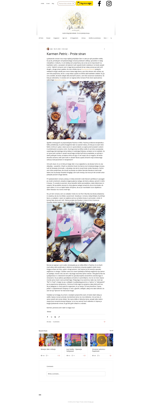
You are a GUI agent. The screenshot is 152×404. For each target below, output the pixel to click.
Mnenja (49, 311)
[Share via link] (59, 317)
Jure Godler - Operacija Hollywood (74, 350)
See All (111, 330)
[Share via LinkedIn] (55, 317)
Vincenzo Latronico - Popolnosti (99, 350)
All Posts (41, 38)
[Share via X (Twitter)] (51, 317)
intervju (83, 38)
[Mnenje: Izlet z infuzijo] (50, 340)
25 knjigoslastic (74, 38)
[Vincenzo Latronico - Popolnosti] (101, 340)
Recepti (48, 38)
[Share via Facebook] (47, 317)
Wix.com (91, 401)
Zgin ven (65, 38)
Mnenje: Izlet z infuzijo (48, 349)
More (105, 38)
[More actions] (104, 49)
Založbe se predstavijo (95, 38)
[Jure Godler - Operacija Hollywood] (76, 340)
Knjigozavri (56, 38)
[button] (111, 38)
